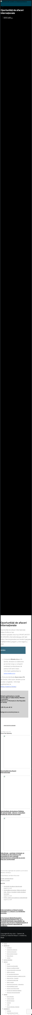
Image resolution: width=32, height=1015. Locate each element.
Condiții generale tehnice (7, 878)
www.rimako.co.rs (9, 673)
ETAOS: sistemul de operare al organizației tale (15, 897)
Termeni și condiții (5, 880)
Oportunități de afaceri (11, 6)
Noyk (2, 937)
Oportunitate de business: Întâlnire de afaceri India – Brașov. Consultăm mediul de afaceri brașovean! (15, 892)
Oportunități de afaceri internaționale (13, 886)
